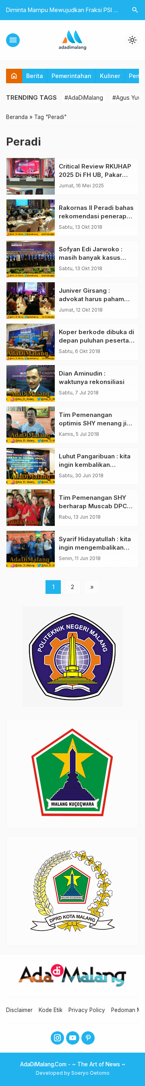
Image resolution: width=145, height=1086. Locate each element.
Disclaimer (19, 1010)
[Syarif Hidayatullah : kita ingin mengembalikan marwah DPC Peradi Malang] (30, 549)
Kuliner (110, 75)
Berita (34, 75)
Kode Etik (50, 1010)
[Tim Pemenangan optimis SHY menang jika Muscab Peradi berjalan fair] (30, 424)
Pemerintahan (71, 75)
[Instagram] (57, 1038)
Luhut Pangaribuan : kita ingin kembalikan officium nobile (94, 464)
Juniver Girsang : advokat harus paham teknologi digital (91, 299)
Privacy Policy (86, 1010)
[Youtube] (72, 1038)
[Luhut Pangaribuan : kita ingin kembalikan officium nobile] (30, 466)
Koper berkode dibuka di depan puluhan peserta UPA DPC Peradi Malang (96, 340)
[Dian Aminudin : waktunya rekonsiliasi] (30, 383)
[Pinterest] (88, 1038)
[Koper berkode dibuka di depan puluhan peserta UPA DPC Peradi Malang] (30, 342)
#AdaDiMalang (83, 97)
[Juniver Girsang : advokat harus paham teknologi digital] (30, 300)
